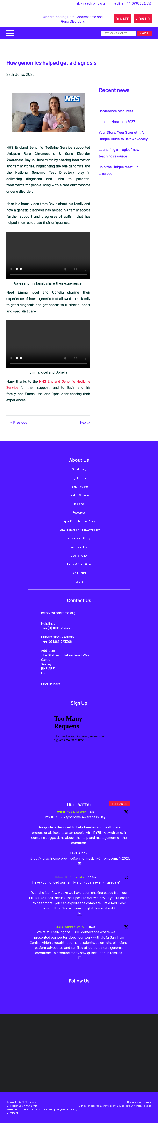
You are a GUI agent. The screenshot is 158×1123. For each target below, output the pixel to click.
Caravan (147, 1101)
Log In (79, 581)
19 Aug (91, 926)
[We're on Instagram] (85, 993)
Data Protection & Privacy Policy (79, 529)
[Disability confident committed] (83, 1066)
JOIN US (143, 18)
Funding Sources (79, 495)
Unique (61, 811)
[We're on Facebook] (57, 993)
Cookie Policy (79, 555)
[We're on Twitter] (71, 993)
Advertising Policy (79, 538)
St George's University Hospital (134, 1105)
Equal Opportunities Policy (79, 521)
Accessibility (79, 547)
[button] (10, 32)
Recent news (114, 90)
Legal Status (79, 478)
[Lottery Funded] (31, 1037)
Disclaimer (79, 503)
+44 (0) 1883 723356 (138, 3)
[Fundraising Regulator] (88, 1037)
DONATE (122, 18)
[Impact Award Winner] (127, 1037)
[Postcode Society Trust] (55, 1037)
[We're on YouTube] (99, 993)
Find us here (50, 683)
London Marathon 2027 (117, 121)
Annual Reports (79, 486)
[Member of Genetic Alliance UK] (46, 1066)
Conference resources (116, 111)
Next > (85, 422)
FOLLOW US (119, 803)
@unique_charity (76, 811)
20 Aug (92, 877)
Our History (79, 469)
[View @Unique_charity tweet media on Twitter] (79, 863)
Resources (79, 512)
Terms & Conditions (79, 564)
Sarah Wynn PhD (28, 1105)
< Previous (18, 422)
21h (92, 811)
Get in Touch (79, 573)
